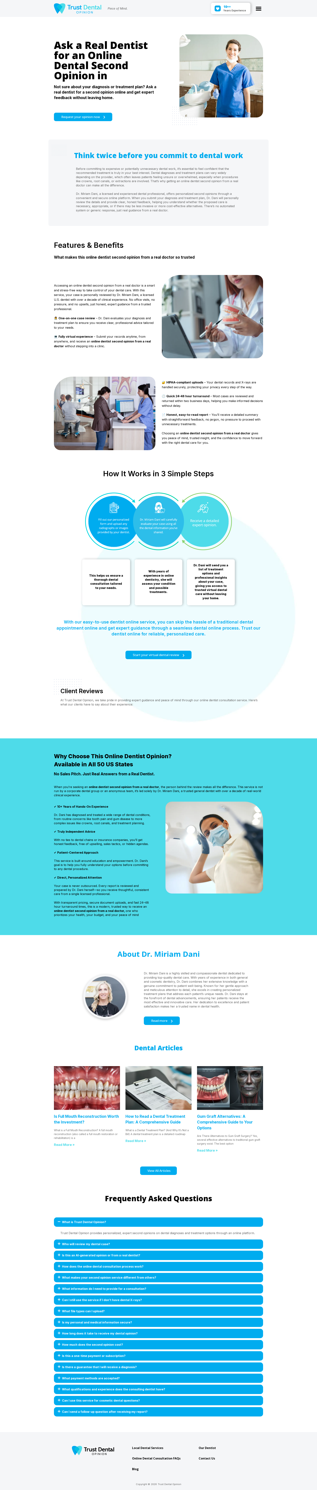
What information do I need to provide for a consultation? (104, 1289)
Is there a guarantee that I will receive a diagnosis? (99, 1367)
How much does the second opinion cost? (92, 1344)
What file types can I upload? (83, 1311)
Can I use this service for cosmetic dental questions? (101, 1400)
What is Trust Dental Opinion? (84, 1222)
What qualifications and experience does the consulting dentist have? (113, 1389)
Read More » (64, 1145)
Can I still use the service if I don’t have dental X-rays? (102, 1300)
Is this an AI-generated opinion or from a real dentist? (101, 1255)
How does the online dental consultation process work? (102, 1266)
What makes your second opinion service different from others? (109, 1277)
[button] (258, 8)
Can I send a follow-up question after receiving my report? (104, 1412)
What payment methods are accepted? (91, 1378)
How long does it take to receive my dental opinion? (100, 1333)
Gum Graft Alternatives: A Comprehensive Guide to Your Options (225, 1122)
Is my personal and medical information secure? (97, 1322)
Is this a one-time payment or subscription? (93, 1356)
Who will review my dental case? (86, 1244)
